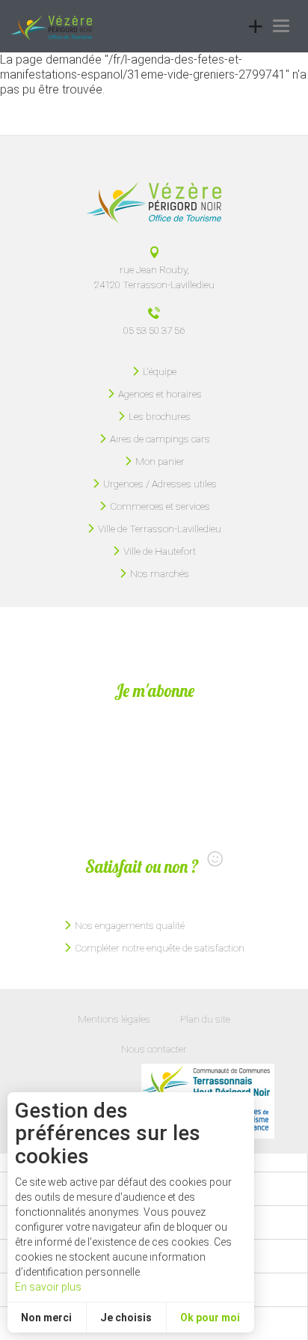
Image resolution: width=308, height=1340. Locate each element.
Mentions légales (114, 1019)
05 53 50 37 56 (154, 330)
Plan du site (205, 1019)
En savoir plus (48, 1287)
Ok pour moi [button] (210, 1318)
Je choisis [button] (126, 1318)
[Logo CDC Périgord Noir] (208, 1082)
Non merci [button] (46, 1318)
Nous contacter (154, 1049)
